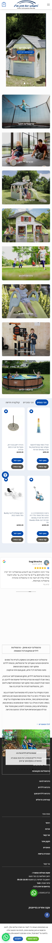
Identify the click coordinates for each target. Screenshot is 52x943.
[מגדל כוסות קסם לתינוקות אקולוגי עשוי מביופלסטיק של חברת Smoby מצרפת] (39, 425)
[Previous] (49, 750)
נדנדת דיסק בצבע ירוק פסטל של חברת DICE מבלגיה (15, 447)
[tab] (41, 402)
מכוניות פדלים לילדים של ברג (26, 753)
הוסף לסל (43, 460)
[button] (6, 937)
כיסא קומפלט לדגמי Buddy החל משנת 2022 (13, 514)
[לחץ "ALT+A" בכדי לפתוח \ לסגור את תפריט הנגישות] (5, 475)
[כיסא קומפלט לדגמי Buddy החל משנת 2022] (13, 493)
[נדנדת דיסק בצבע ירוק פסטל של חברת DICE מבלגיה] (13, 425)
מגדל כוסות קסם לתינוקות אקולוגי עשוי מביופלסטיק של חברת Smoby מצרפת (39, 447)
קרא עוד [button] (46, 584)
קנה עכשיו (43, 466)
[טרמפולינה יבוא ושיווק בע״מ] (26, 4)
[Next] (3, 750)
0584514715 (44, 892)
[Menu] (48, 4)
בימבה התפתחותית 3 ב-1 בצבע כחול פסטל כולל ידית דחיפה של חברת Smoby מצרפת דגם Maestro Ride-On (39, 518)
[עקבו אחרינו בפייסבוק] (47, 915)
